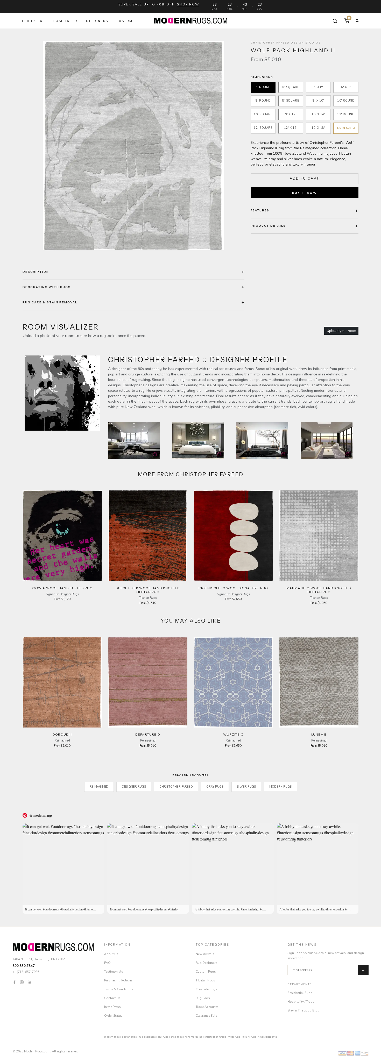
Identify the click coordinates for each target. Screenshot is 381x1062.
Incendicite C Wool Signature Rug (233, 588)
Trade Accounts (207, 1007)
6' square (290, 87)
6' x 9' (346, 87)
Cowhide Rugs (206, 989)
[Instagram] (22, 982)
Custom (124, 21)
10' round (346, 101)
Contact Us (112, 998)
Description (36, 272)
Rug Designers (206, 963)
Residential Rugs (299, 993)
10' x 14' (318, 114)
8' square (290, 101)
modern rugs (111, 1037)
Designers (97, 21)
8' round (263, 101)
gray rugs (214, 787)
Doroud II (62, 734)
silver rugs (246, 787)
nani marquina (193, 1037)
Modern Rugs (280, 787)
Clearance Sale (206, 1016)
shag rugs (176, 1037)
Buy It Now (304, 193)
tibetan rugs (129, 1037)
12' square (263, 128)
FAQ (107, 963)
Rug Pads (203, 998)
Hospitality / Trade (300, 1002)
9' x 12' (291, 114)
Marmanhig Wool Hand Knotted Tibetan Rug (318, 590)
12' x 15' (291, 128)
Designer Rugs (134, 787)
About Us (111, 954)
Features (260, 210)
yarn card (346, 128)
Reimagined (99, 787)
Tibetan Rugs (205, 980)
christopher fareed (215, 1037)
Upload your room (341, 330)
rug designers (147, 1037)
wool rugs (234, 1037)
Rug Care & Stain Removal (50, 302)
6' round (263, 87)
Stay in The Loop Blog (303, 1010)
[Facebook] (14, 982)
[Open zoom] (133, 145)
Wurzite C (233, 734)
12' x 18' (318, 128)
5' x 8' (318, 87)
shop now (188, 4)
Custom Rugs (206, 972)
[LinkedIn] (29, 982)
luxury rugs (249, 1037)
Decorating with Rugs (47, 287)
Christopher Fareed (176, 787)
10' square (263, 114)
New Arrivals (205, 954)
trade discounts (267, 1037)
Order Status (113, 1016)
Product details (268, 226)
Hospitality (65, 21)
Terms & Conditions (118, 989)
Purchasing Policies (118, 980)
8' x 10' (318, 101)
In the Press (112, 1007)
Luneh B (318, 734)
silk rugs (163, 1037)
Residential (32, 21)
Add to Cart (304, 178)
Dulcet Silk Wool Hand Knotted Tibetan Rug (148, 590)
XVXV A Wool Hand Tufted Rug (62, 588)
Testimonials (113, 972)
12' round (346, 114)
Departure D (147, 734)
